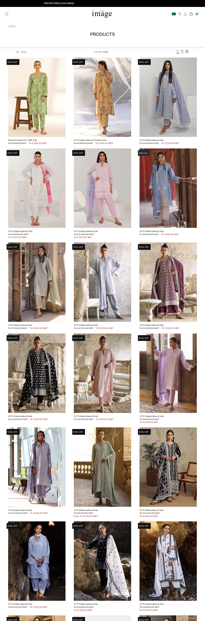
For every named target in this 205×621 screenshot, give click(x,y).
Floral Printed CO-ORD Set (22, 140)
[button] (7, 14)
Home (11, 26)
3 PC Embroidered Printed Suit (90, 140)
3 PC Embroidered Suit (151, 140)
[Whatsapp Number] (197, 14)
